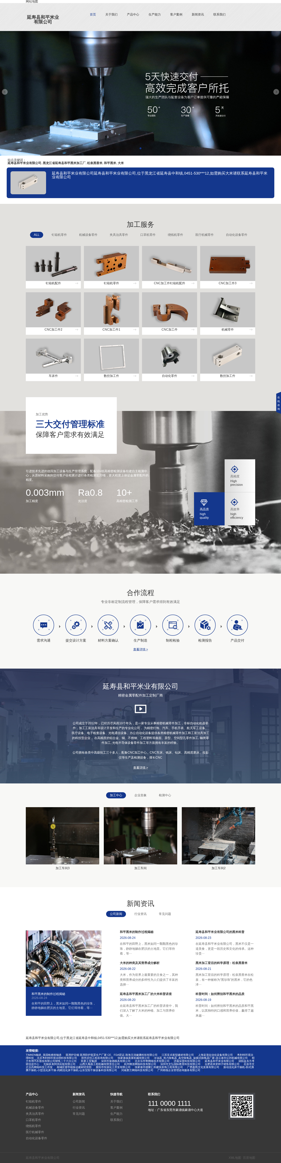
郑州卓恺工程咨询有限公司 (97, 1057)
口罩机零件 (148, 234)
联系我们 (219, 14)
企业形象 (140, 795)
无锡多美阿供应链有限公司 (59, 1064)
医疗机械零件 (204, 234)
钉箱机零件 (59, 234)
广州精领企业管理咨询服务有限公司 (179, 1070)
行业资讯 (140, 914)
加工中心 (116, 795)
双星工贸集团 (89, 1061)
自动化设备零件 (236, 234)
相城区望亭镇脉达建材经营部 (74, 1067)
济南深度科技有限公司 (187, 1061)
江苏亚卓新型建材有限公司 (178, 1054)
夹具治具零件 (119, 234)
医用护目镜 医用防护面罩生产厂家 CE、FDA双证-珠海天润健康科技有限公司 (112, 1054)
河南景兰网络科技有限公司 (137, 1070)
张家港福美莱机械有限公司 (134, 1057)
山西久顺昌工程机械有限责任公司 (100, 1064)
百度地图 (249, 1157)
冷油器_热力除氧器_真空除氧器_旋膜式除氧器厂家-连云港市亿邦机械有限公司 (201, 1057)
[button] (140, 148)
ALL (36, 234)
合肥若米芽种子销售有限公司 (222, 1064)
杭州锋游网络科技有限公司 (140, 1064)
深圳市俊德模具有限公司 (116, 1061)
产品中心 (133, 14)
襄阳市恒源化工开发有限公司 (113, 1067)
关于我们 (111, 14)
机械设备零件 (88, 234)
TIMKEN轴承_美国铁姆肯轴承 (44, 1054)
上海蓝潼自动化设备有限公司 (215, 1054)
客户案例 (176, 14)
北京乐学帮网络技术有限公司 (152, 1061)
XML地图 (235, 1157)
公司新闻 (116, 914)
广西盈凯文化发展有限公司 (203, 1067)
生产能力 (155, 14)
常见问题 (165, 914)
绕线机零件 (175, 234)
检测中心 (165, 795)
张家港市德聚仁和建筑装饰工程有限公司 (159, 1067)
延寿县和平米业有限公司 (43, 19)
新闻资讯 (198, 14)
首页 (93, 14)
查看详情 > (140, 649)
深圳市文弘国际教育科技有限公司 (180, 1064)
